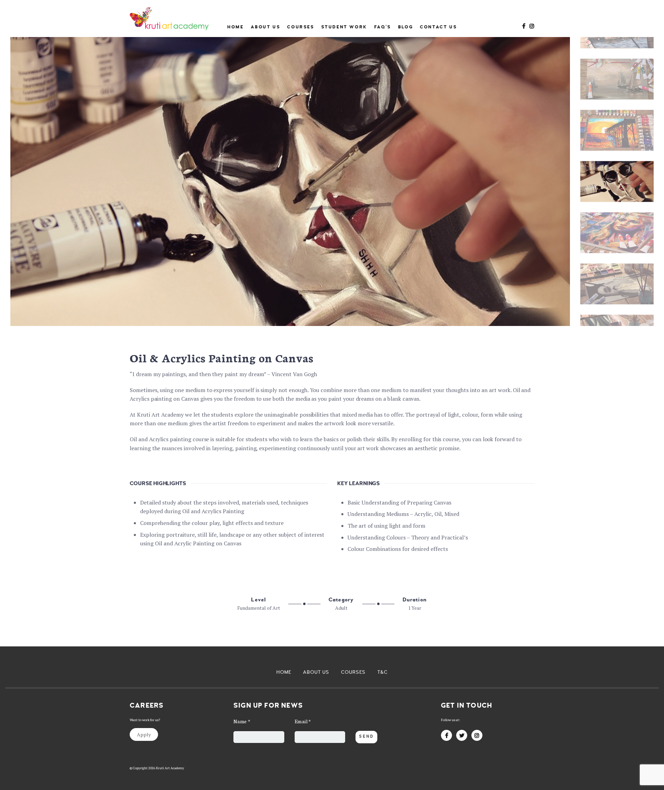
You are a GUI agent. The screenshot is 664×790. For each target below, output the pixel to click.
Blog (405, 27)
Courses (300, 27)
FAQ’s (382, 27)
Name (241, 721)
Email (303, 721)
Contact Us (438, 27)
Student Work (344, 27)
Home (235, 27)
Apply (144, 734)
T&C (382, 672)
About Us (265, 27)
